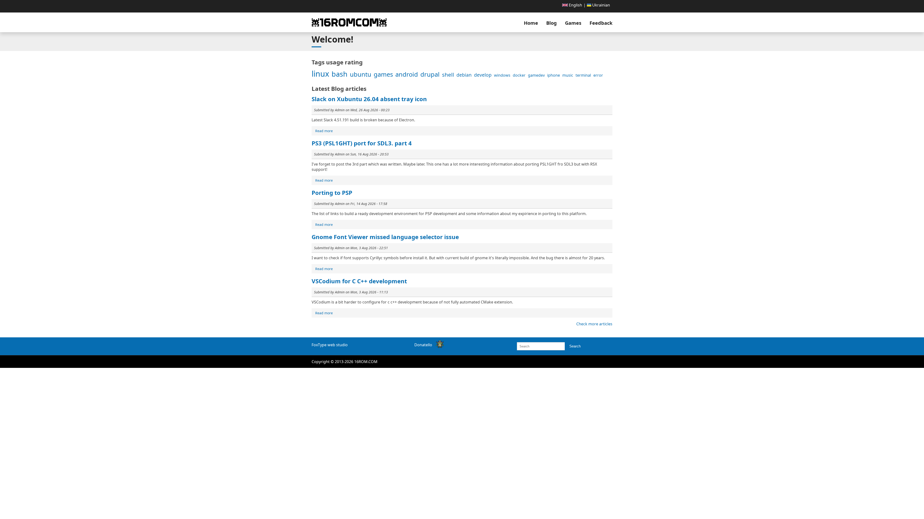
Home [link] (531, 23)
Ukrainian (600, 5)
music (567, 75)
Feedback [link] (601, 23)
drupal (430, 74)
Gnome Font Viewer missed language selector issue (385, 237)
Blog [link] (551, 23)
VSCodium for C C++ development (359, 281)
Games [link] (573, 23)
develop (483, 75)
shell (448, 74)
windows (502, 75)
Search (575, 346)
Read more (324, 131)
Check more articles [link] (594, 324)
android (406, 74)
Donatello (423, 344)
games (383, 74)
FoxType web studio (330, 344)
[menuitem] (572, 5)
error (598, 75)
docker (519, 75)
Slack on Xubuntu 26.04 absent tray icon (369, 99)
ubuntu (360, 74)
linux (320, 73)
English (575, 5)
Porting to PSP (332, 193)
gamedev (536, 75)
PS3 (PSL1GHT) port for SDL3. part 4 (362, 143)
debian (464, 75)
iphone (553, 75)
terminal (583, 75)
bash (339, 74)
